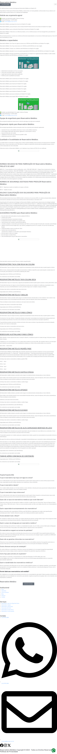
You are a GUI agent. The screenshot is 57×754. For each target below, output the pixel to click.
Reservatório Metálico (8, 2)
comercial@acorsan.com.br (10, 21)
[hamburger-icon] (55, 4)
